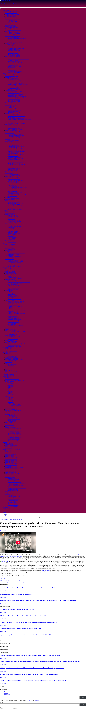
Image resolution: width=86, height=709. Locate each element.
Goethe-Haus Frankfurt (13, 156)
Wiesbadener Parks (9, 363)
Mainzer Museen (8, 176)
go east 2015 (10, 394)
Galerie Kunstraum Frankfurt (14, 285)
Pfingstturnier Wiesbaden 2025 (14, 428)
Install (9, 276)
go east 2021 (10, 387)
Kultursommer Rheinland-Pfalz (12, 17)
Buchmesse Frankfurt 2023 (11, 455)
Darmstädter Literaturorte (10, 330)
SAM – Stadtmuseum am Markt (15, 205)
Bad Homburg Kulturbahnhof (11, 211)
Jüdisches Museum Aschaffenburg (15, 94)
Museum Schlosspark (12, 117)
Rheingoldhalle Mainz (12, 222)
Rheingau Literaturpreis (13, 27)
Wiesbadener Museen (9, 200)
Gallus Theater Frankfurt (13, 254)
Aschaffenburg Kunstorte (10, 273)
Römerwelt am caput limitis (14, 89)
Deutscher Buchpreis (9, 466)
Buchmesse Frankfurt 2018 (11, 461)
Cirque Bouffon (8, 268)
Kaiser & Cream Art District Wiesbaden (16, 313)
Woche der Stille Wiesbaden (14, 72)
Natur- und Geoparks (9, 366)
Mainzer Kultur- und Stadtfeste (11, 43)
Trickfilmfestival (8, 411)
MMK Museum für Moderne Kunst (15, 162)
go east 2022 (10, 386)
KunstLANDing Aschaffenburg (15, 95)
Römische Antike (9, 370)
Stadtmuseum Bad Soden (13, 125)
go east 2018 (10, 391)
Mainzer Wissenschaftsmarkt (14, 55)
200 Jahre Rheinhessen (13, 20)
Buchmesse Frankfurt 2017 (11, 462)
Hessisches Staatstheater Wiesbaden (15, 261)
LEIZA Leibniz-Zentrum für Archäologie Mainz (18, 187)
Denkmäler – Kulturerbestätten (11, 358)
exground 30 (10, 400)
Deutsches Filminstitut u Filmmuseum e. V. (17, 150)
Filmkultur (7, 377)
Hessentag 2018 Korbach (13, 32)
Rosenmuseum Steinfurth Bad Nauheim (16, 123)
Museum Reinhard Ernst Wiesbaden (15, 203)
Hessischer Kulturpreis (10, 25)
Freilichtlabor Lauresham (13, 79)
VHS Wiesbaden (11, 238)
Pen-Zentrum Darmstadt (13, 334)
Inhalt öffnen (4, 689)
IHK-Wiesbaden (11, 227)
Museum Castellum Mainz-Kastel (15, 190)
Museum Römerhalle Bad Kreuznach (16, 118)
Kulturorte (5, 210)
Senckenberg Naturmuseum (14, 168)
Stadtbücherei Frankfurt (13, 339)
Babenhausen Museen (10, 102)
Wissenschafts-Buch (12, 506)
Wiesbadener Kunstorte (10, 300)
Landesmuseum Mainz (13, 186)
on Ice (6, 426)
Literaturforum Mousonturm (14, 336)
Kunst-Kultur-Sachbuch (13, 500)
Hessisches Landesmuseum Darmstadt (16, 135)
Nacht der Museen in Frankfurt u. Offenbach (17, 38)
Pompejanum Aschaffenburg (14, 99)
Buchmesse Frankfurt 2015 (11, 465)
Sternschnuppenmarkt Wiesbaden (15, 66)
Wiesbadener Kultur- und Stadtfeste (12, 56)
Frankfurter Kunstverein (13, 153)
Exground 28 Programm (16, 404)
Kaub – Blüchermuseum (10, 171)
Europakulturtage (11, 39)
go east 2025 (10, 382)
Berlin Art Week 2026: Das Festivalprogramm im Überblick (17, 609)
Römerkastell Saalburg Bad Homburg (16, 80)
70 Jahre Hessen (8, 24)
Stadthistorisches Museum (13, 193)
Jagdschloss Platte (12, 228)
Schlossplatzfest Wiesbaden (14, 61)
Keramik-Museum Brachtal (14, 131)
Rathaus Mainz (11, 297)
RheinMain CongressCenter (14, 233)
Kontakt (4, 509)
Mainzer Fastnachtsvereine (11, 445)
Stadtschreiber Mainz (12, 478)
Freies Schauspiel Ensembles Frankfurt (16, 253)
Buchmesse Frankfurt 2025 (11, 453)
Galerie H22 (10, 307)
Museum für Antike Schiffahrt (14, 85)
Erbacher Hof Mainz (12, 215)
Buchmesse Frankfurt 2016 (11, 463)
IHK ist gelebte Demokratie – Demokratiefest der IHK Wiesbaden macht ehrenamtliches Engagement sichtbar (32, 668)
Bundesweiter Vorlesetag (13, 49)
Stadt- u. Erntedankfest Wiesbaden (15, 62)
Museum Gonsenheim (12, 191)
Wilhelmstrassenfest (12, 68)
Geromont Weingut (12, 242)
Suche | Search (6, 10)
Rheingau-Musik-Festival (10, 28)
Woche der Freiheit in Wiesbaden (15, 71)
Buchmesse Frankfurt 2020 (11, 459)
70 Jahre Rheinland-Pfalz (10, 15)
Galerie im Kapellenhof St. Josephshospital (17, 310)
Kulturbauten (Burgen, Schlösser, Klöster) (14, 359)
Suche (83, 697)
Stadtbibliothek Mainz (12, 341)
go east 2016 (10, 393)
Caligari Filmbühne (12, 416)
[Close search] (0, 707)
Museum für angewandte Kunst (14, 163)
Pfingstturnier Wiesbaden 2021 (14, 433)
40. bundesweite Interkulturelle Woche (16, 48)
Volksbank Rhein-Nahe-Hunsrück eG (16, 278)
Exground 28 (11, 403)
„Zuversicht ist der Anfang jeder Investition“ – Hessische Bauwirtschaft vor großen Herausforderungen (30, 655)
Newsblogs (29, 700)
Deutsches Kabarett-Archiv (14, 179)
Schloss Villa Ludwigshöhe (14, 140)
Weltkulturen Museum (12, 170)
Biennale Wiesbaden (15, 263)
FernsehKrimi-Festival (10, 408)
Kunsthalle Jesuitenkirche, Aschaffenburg (17, 96)
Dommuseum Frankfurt (13, 152)
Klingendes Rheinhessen (13, 22)
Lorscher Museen (9, 173)
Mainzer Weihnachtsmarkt (13, 54)
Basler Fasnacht (8, 448)
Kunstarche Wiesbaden (13, 314)
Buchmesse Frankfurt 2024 (11, 454)
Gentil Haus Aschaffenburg (14, 93)
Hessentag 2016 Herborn (13, 34)
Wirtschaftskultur (6, 507)
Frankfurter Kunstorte (10, 279)
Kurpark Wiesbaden (12, 365)
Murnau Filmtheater (12, 420)
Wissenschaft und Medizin (8, 374)
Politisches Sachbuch (12, 502)
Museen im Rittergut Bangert (14, 114)
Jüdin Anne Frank (46, 570)
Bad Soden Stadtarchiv (10, 348)
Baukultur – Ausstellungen (13, 354)
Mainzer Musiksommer (13, 45)
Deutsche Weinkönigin (13, 21)
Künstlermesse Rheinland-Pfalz (12, 471)
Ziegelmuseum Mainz (12, 196)
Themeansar (36, 700)
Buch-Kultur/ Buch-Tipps (8, 476)
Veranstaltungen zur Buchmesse (12, 468)
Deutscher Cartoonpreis (13, 484)
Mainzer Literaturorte (9, 340)
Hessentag (7, 31)
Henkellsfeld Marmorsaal (13, 312)
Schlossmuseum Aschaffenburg (14, 101)
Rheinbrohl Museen (9, 199)
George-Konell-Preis (12, 486)
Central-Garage (11, 106)
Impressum (5, 512)
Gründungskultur (6, 508)
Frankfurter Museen (9, 141)
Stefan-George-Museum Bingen (15, 129)
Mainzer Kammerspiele (13, 257)
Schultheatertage (11, 265)
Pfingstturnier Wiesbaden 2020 (14, 434)
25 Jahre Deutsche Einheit (13, 37)
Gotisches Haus (11, 107)
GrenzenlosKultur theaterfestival (15, 256)
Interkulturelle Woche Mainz (14, 50)
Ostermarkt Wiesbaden (13, 60)
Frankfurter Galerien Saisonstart (15, 283)
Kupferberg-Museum (12, 185)
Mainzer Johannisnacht (13, 51)
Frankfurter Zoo (8, 362)
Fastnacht (5, 442)
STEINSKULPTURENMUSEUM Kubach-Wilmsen (19, 119)
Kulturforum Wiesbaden (13, 230)
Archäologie (5, 368)
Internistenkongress (9, 375)
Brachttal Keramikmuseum (11, 130)
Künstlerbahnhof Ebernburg (14, 120)
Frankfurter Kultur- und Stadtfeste (12, 36)
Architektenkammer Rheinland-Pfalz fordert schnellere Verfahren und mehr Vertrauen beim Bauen (29, 674)
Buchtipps (7, 494)
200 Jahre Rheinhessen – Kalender (12, 19)
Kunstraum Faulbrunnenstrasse (14, 319)
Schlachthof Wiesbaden (13, 234)
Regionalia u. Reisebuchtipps (14, 503)
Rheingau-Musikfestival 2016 (14, 30)
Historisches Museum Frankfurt (14, 157)
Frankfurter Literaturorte (10, 335)
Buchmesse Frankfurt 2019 (11, 460)
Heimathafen (11, 236)
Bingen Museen (8, 127)
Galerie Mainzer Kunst (13, 291)
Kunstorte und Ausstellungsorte (9, 272)
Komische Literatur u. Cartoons (14, 496)
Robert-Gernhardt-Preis (13, 490)
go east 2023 (10, 385)
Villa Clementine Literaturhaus (14, 346)
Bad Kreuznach (8, 113)
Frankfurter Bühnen (9, 250)
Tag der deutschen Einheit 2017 (12, 16)
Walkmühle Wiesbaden (13, 324)
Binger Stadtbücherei (9, 349)
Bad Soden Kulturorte (10, 213)
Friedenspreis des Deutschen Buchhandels (14, 467)
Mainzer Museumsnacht (13, 177)
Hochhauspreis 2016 (12, 356)
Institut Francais (11, 219)
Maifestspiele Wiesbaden (16, 262)
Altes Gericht (11, 208)
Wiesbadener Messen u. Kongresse (12, 473)
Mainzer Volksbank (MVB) (14, 296)
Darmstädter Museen (9, 133)
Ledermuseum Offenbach (13, 198)
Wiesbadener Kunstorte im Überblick (16, 301)
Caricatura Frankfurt (12, 147)
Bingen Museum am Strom (13, 128)
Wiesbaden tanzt (11, 67)
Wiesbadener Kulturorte (10, 223)
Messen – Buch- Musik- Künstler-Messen (11, 449)
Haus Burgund (11, 217)
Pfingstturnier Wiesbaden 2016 (14, 439)
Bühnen (4, 243)
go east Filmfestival (9, 381)
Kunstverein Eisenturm (13, 295)
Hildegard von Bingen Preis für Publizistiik (17, 488)
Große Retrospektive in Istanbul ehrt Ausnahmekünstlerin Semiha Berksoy (22, 628)
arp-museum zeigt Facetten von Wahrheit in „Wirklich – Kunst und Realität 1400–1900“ (25, 634)
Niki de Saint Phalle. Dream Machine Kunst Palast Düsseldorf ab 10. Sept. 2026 (23, 615)
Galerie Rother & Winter (13, 311)
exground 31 (10, 399)
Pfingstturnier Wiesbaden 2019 (14, 436)
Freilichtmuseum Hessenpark (14, 78)
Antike (6, 369)
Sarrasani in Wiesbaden (10, 271)
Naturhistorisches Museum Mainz (15, 192)
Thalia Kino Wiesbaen (13, 421)
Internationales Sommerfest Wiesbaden (16, 57)
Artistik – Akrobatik (9, 425)
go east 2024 (10, 383)
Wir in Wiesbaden (12, 70)
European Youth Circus (10, 270)
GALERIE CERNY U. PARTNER (15, 306)
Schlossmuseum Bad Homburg (14, 110)
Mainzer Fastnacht (9, 444)
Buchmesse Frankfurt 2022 (11, 456)
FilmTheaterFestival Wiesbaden (12, 413)
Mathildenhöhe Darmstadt (13, 136)
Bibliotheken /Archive (7, 347)
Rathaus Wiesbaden (12, 237)
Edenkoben (7, 139)
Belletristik (10, 495)
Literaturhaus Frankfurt (13, 337)
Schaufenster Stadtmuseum (16, 206)
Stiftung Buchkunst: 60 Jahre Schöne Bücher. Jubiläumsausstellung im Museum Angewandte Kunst (29, 587)
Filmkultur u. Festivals (7, 376)
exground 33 (10, 397)
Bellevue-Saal (11, 303)
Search (1, 702)
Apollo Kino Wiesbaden (13, 415)
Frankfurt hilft (11, 40)
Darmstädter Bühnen (9, 248)
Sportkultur (5, 423)
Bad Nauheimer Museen (10, 122)
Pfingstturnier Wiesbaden (10, 427)
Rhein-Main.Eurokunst (8, 3)
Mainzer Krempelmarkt (13, 53)
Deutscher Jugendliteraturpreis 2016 (15, 485)
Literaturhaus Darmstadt (13, 333)
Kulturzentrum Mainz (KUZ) (14, 220)
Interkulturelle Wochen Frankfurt (15, 42)
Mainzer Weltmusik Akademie (14, 221)
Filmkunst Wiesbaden (10, 414)
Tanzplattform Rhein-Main (11, 245)
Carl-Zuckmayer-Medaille (13, 479)
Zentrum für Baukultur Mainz (14, 299)
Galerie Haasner (11, 308)
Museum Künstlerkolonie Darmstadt (15, 137)
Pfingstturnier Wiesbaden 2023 (14, 431)
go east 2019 (10, 389)
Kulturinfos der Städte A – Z (11, 13)
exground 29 (10, 402)
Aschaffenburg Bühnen (10, 246)
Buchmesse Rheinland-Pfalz (11, 469)
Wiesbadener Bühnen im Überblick (15, 260)
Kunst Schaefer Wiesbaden (13, 317)
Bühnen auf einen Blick (10, 244)
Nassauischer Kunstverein (13, 322)
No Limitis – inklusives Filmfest (12, 409)
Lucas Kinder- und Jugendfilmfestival (13, 410)
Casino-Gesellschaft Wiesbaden (14, 226)
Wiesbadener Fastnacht (10, 446)
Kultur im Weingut (9, 240)
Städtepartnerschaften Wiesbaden (15, 63)
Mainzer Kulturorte (9, 214)
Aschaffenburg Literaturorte (11, 329)
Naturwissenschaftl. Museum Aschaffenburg (17, 97)
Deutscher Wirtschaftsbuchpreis (14, 482)
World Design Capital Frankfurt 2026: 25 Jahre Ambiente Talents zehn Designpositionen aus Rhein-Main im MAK (33, 680)
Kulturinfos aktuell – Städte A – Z (10, 11)
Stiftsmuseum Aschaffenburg (14, 100)
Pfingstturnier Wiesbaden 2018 (14, 437)
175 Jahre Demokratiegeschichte (12, 14)
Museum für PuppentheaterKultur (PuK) (16, 116)
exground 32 (10, 398)
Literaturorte (5, 326)
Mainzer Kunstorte (9, 290)
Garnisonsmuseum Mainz (13, 182)
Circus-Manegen (11, 239)
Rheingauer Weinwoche (13, 65)
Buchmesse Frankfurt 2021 (11, 457)
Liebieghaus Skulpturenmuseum (15, 160)
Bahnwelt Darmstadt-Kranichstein (15, 134)
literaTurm (7, 328)
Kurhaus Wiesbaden (12, 232)
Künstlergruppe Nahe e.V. (13, 277)
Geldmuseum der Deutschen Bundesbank (17, 154)
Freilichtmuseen (8, 77)
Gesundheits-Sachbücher (13, 499)
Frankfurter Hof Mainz (13, 216)
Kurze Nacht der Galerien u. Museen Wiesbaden (18, 59)
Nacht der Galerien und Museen (15, 302)
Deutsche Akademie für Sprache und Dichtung (18, 331)
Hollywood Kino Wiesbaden (14, 419)
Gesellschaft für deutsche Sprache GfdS (16, 343)
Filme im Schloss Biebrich (13, 417)
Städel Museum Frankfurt (13, 169)
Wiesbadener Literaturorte (10, 342)
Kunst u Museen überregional (11, 76)
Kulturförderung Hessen (13, 360)
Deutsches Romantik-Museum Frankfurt (16, 151)
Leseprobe (2, 578)
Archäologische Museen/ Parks (12, 82)
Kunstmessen (8, 450)
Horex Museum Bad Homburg (14, 108)
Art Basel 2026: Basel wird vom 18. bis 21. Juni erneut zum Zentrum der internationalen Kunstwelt (28, 622)
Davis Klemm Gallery (12, 305)
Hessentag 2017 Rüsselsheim (14, 33)
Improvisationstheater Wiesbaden (15, 266)
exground (7, 396)
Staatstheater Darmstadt (13, 249)
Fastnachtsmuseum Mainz (13, 181)
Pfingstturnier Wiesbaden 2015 (14, 440)
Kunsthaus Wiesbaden (12, 316)
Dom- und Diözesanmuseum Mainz (15, 180)
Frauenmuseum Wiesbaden (13, 202)
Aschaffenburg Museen (10, 90)
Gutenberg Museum (12, 183)
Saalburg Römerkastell (13, 111)
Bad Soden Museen (9, 124)
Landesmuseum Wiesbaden (14, 204)
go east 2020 (10, 388)
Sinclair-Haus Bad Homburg (14, 112)
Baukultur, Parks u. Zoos (8, 352)
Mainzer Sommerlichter (13, 47)
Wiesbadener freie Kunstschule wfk (15, 325)
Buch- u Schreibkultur (10, 477)
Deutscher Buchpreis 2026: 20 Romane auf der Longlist (16, 594)
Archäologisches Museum (13, 145)
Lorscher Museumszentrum (14, 175)
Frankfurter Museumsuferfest (14, 142)
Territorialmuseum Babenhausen (15, 103)
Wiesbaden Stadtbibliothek (11, 351)
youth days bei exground (16, 405)
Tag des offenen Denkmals (11, 357)
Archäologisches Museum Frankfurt (15, 83)
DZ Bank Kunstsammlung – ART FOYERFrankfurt (19, 282)
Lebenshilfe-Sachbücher (13, 501)
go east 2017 (10, 392)
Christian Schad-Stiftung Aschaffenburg (16, 91)
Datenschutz (5, 511)
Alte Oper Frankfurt (12, 251)
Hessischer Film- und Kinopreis (12, 379)
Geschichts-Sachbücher (13, 497)
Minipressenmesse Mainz (10, 472)
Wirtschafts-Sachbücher (13, 505)
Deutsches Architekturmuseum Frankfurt (16, 148)
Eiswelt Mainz (11, 44)
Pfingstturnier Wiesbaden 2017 (14, 438)
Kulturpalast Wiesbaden (13, 231)
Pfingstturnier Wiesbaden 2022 (14, 432)
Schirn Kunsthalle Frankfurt (14, 167)
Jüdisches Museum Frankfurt (14, 159)
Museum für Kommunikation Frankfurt (16, 164)
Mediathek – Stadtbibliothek (14, 345)
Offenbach (7, 197)
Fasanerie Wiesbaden (12, 364)
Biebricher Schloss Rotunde (14, 225)
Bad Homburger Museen (10, 105)
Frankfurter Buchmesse (10, 451)
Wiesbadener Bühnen (9, 259)
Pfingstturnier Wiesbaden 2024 (14, 429)
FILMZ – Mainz (8, 422)
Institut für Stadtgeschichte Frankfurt (16, 158)
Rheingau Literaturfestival (10, 26)
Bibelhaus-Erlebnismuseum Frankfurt (16, 146)
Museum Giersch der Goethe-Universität (16, 165)
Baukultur (7, 353)
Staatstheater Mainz (9, 255)
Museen (4, 73)
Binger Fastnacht (9, 443)
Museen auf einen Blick (10, 74)
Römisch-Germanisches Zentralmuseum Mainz (18, 84)
